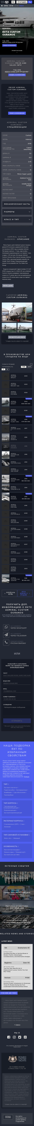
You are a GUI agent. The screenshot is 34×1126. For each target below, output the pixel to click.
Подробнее (20, 1121)
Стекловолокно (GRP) (11, 824)
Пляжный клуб (20, 852)
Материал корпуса (13, 821)
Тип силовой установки (16, 835)
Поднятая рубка (9, 790)
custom (11, 6)
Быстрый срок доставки (11, 854)
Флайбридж (8, 792)
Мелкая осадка (9, 852)
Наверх (18, 1024)
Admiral (6, 6)
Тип (5, 784)
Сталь (22, 824)
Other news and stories (9, 993)
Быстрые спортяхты (10, 787)
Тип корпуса (10, 803)
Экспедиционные (21, 790)
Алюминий (7, 826)
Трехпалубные (8, 795)
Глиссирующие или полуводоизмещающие (11, 807)
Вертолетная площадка (11, 849)
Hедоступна (7, 42)
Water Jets (7, 838)
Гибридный (16, 838)
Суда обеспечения (19, 792)
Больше (26, 776)
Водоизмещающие (10, 810)
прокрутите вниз (17, 50)
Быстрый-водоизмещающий (13, 812)
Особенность (10, 846)
